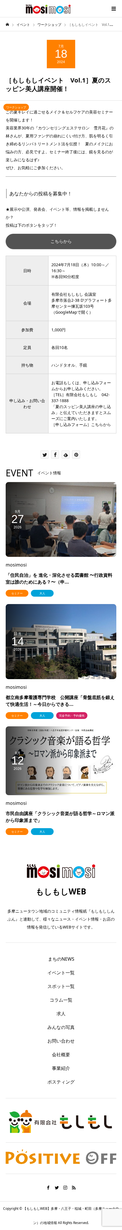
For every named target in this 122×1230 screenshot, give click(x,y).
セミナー (17, 593)
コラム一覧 (61, 1000)
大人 (42, 593)
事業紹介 (61, 1068)
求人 (61, 1013)
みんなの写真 (61, 1027)
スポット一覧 (61, 986)
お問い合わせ (61, 1041)
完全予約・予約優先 (72, 716)
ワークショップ (16, 107)
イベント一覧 (61, 972)
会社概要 (61, 1054)
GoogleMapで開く (72, 312)
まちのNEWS (61, 959)
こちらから (61, 241)
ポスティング (61, 1082)
